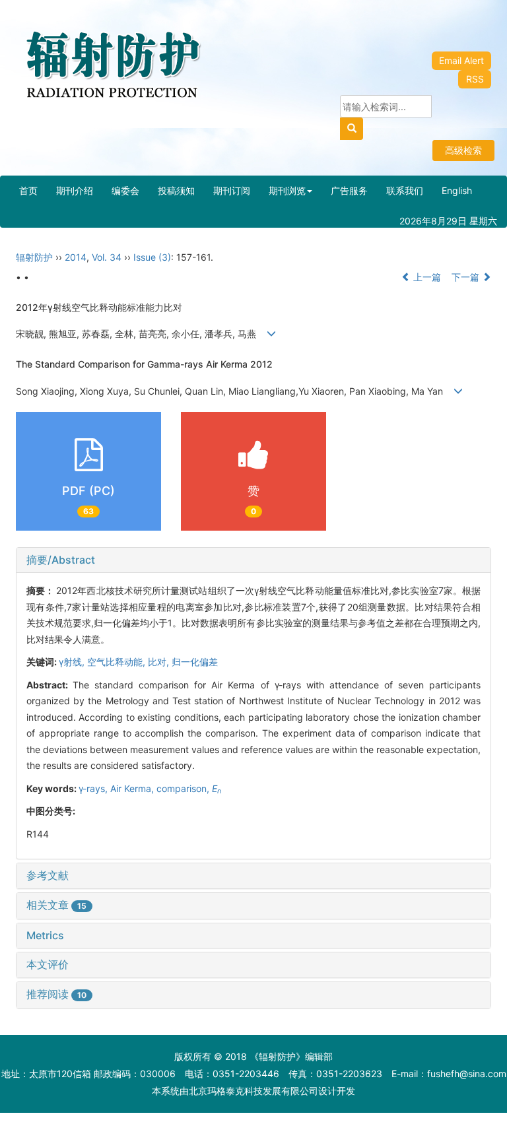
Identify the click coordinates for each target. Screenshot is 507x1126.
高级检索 (463, 150)
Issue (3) (152, 257)
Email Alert (461, 60)
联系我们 (404, 190)
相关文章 (56, 904)
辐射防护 (34, 257)
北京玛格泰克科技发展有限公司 (253, 1090)
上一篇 (426, 276)
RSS (475, 78)
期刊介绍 (74, 190)
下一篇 (467, 276)
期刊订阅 (231, 190)
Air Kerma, (133, 788)
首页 (28, 190)
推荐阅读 (56, 994)
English (457, 190)
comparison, (184, 788)
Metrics (45, 935)
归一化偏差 (195, 661)
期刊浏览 (287, 190)
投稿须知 (176, 190)
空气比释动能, (117, 661)
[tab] (253, 560)
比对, (160, 661)
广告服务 (349, 190)
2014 (75, 257)
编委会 (125, 190)
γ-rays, (94, 788)
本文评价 (47, 964)
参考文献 (47, 875)
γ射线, (73, 661)
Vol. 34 (106, 257)
